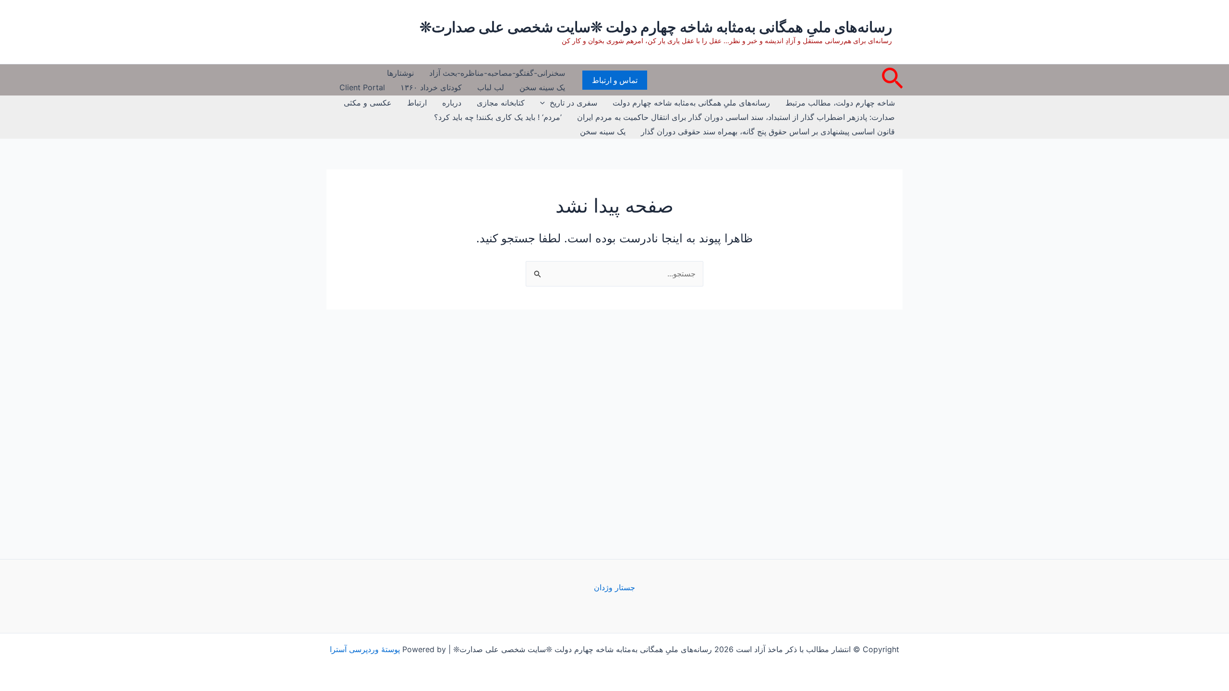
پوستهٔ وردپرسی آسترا (365, 649)
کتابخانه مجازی (501, 102)
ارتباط (417, 102)
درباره (451, 102)
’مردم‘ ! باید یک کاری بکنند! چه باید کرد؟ (498, 117)
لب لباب (490, 87)
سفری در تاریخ (573, 102)
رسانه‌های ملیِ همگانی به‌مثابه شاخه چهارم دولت (691, 102)
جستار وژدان (614, 587)
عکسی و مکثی (368, 102)
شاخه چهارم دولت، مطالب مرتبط (840, 102)
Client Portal (362, 87)
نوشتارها (400, 73)
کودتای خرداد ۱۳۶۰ (431, 87)
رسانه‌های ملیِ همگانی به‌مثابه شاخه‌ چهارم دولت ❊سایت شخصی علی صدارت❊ (656, 27)
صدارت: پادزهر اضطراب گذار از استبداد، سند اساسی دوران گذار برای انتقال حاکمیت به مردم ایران (736, 117)
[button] (891, 79)
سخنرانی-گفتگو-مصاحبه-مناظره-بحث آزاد (497, 73)
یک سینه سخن (542, 87)
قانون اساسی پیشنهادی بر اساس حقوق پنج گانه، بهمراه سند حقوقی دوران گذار (768, 131)
